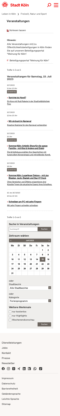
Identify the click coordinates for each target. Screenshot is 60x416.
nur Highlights (19, 316)
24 (12, 268)
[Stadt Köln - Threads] (13, 368)
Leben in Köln (9, 13)
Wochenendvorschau (23, 320)
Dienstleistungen (12, 342)
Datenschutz (8, 383)
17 (12, 264)
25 (19, 268)
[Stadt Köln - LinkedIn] (24, 368)
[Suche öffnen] (49, 5)
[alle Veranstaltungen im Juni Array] (11, 240)
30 (48, 268)
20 (31, 264)
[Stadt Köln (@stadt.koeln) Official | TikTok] (40, 368)
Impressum (8, 378)
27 (31, 268)
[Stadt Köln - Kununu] (29, 368)
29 (43, 268)
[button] (56, 5)
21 (37, 264)
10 (12, 259)
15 (43, 259)
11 (19, 259)
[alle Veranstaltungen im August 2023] (49, 240)
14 (37, 259)
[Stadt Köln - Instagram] (8, 368)
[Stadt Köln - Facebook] (3, 368)
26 (25, 268)
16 (48, 259)
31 (12, 273)
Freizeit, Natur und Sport (34, 13)
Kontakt (6, 353)
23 (48, 264)
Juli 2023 (30, 240)
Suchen (44, 229)
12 (25, 259)
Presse (6, 358)
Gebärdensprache (11, 393)
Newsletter (8, 363)
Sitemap (6, 404)
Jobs (5, 347)
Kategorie (14, 295)
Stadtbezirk (15, 282)
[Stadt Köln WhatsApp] (35, 368)
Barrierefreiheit (10, 388)
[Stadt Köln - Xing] (18, 368)
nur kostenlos (19, 311)
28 (37, 268)
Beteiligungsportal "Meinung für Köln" (29, 60)
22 (43, 264)
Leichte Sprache (10, 398)
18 (19, 264)
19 (25, 264)
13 (31, 259)
